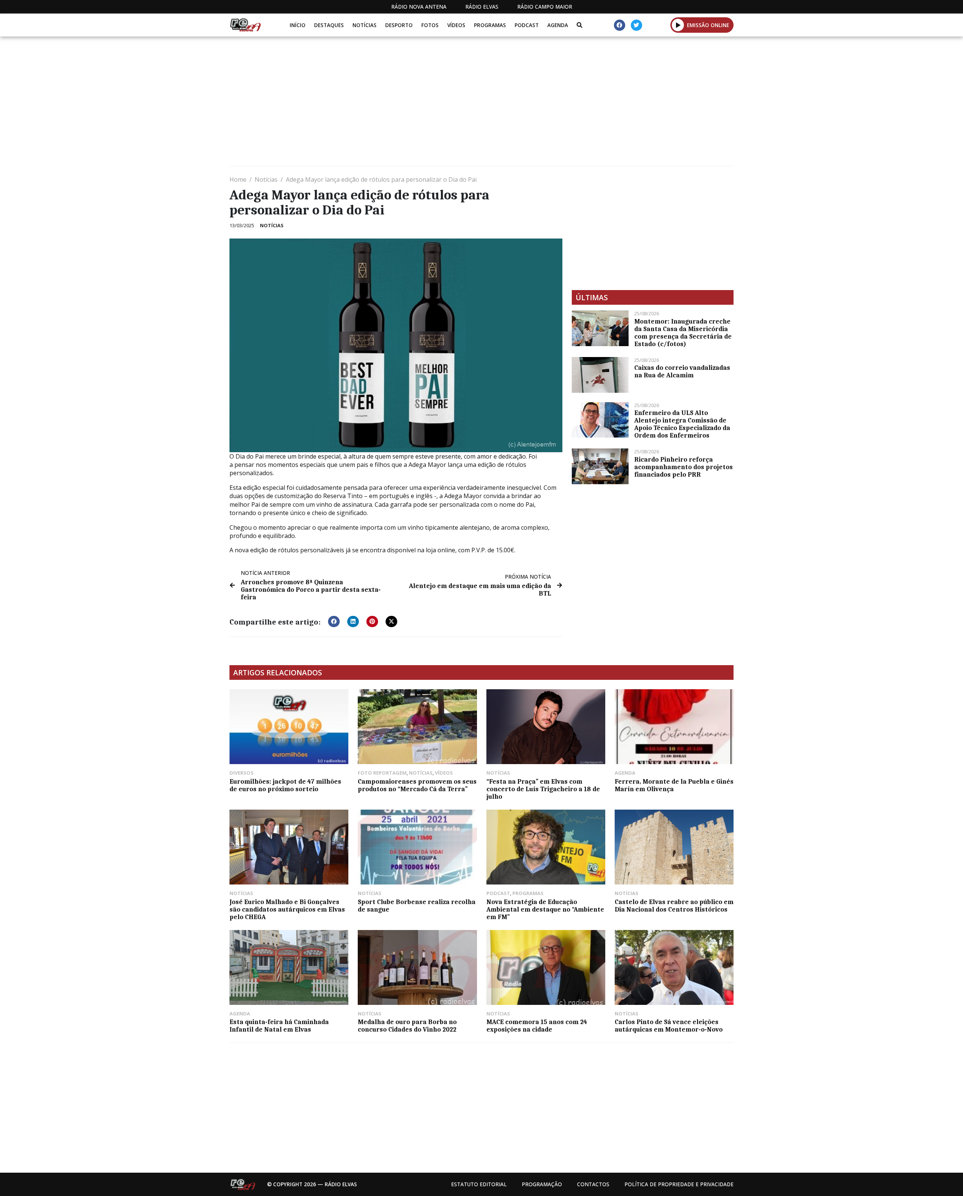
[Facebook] (619, 25)
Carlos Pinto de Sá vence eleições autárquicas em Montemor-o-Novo (669, 1025)
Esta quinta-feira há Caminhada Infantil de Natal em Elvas (279, 1025)
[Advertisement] (455, 104)
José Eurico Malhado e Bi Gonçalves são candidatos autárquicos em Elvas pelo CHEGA (287, 909)
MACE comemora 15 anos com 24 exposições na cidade (536, 1025)
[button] (678, 25)
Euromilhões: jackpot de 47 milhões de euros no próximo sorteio (285, 785)
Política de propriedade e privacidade (679, 1184)
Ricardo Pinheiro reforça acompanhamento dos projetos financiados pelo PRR (683, 467)
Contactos (593, 1184)
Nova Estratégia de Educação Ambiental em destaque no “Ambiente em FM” (545, 909)
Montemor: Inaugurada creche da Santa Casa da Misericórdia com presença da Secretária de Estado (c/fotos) (683, 333)
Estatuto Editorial (479, 1184)
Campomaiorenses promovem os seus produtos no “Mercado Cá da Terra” (417, 785)
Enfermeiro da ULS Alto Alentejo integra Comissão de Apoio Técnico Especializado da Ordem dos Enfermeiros (682, 424)
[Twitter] (636, 25)
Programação (542, 1184)
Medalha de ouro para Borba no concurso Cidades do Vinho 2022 (407, 1025)
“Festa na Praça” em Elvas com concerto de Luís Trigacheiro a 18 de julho (543, 789)
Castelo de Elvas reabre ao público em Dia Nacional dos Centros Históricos (674, 905)
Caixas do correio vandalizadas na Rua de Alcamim (682, 371)
